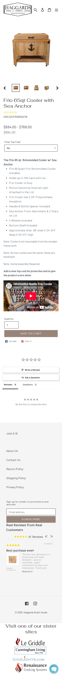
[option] (16, 88)
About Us (12, 451)
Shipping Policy (16, 478)
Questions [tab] (28, 384)
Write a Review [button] (32, 369)
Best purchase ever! (20, 550)
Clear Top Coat (12, 141)
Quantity (9, 318)
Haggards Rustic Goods (35, 612)
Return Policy (14, 469)
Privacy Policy (15, 487)
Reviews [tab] (8, 384)
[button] (54, 668)
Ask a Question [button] (32, 377)
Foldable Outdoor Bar (11, 569)
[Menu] (56, 9)
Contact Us (13, 460)
